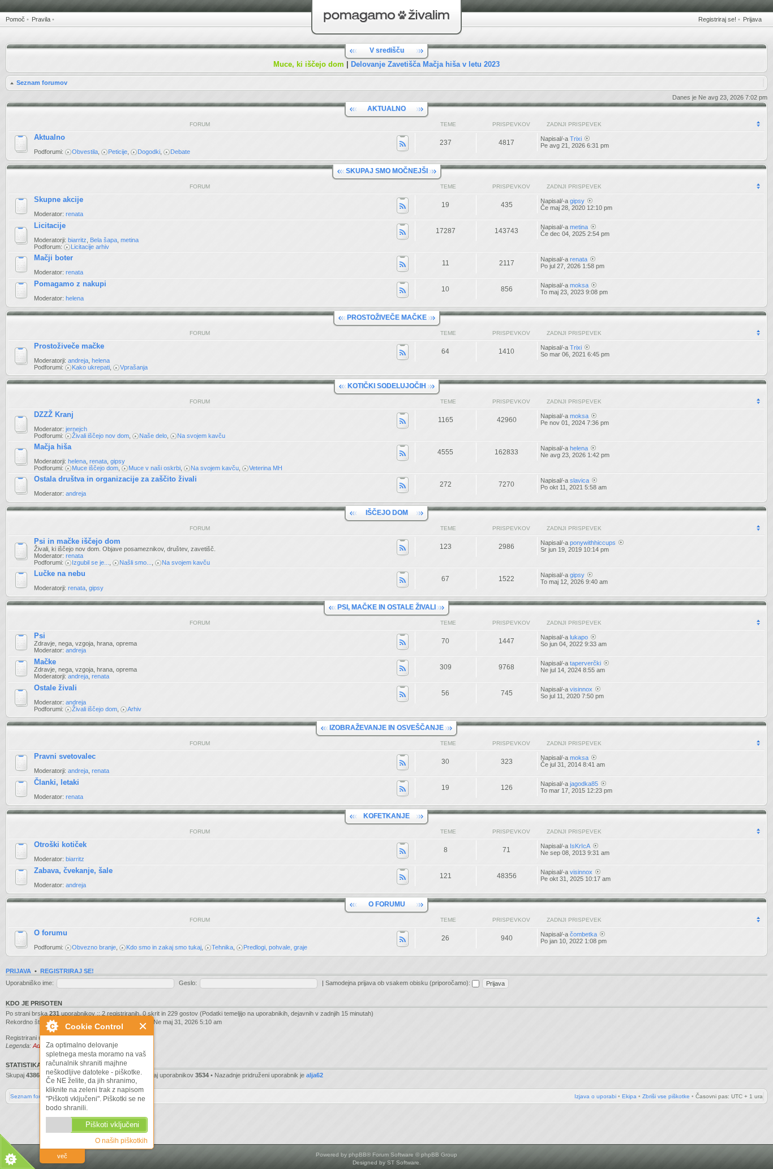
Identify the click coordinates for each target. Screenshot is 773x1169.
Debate (180, 151)
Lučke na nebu (59, 573)
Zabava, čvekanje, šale (73, 870)
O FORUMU (386, 904)
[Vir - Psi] (402, 642)
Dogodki (149, 151)
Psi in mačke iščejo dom (77, 541)
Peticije (117, 151)
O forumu (50, 933)
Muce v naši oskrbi (154, 468)
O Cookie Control (51, 1025)
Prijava (752, 19)
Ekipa (629, 1096)
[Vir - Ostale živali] (402, 694)
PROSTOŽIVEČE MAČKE (387, 317)
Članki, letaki (56, 782)
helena (75, 298)
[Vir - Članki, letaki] (402, 789)
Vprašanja (134, 367)
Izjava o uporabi (595, 1096)
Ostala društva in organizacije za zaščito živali (115, 479)
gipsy (577, 200)
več (62, 1156)
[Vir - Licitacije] (402, 232)
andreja (78, 360)
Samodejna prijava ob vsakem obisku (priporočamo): (398, 982)
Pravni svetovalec (65, 756)
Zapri (143, 1026)
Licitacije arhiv (90, 246)
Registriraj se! (717, 19)
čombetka (583, 934)
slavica (579, 480)
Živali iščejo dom (94, 709)
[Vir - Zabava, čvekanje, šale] (402, 877)
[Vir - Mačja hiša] (402, 453)
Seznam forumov (41, 82)
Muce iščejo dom (95, 468)
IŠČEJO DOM (387, 513)
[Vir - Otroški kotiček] (402, 851)
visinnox (581, 689)
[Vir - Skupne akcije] (402, 206)
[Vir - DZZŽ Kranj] (402, 421)
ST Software (403, 1162)
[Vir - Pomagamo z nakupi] (402, 290)
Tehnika (222, 947)
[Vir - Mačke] (402, 668)
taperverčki (585, 663)
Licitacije (50, 225)
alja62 (314, 1075)
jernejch (76, 429)
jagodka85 (584, 783)
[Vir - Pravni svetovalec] (402, 763)
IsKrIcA (580, 846)
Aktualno (49, 137)
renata (74, 213)
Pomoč (15, 19)
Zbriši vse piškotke (666, 1096)
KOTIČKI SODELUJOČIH (386, 386)
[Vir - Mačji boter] (402, 264)
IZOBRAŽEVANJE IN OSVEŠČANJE (386, 728)
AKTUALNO (386, 109)
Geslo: (188, 982)
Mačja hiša (52, 446)
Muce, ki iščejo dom (308, 64)
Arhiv (134, 709)
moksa (579, 285)
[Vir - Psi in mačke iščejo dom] (402, 548)
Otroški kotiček (60, 844)
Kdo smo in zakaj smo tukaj (163, 947)
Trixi (576, 138)
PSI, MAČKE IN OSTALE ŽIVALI (386, 607)
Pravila (41, 19)
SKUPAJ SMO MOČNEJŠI (387, 171)
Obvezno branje (94, 947)
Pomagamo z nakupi (70, 284)
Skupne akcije (58, 199)
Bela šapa (103, 240)
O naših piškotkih (121, 1141)
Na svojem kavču (201, 435)
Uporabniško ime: (30, 982)
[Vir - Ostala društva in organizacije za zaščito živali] (402, 486)
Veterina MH (265, 468)
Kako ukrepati (91, 367)
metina (130, 240)
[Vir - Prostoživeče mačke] (402, 353)
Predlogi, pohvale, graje (275, 947)
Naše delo (153, 435)
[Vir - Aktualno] (402, 144)
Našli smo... (135, 562)
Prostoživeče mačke (69, 346)
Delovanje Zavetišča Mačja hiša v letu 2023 (425, 64)
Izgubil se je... (90, 562)
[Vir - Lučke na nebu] (402, 580)
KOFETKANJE (386, 816)
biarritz (77, 240)
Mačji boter (53, 257)
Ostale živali (55, 688)
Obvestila (85, 151)
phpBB (358, 1154)
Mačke (45, 661)
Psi (39, 635)
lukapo (579, 637)
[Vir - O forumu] (402, 939)
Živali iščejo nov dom (100, 435)
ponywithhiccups (593, 542)
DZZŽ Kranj (54, 414)
